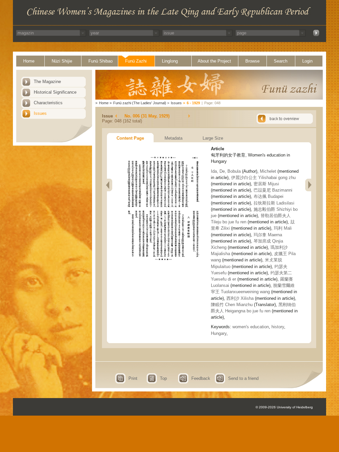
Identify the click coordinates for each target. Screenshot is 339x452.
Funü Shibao (100, 61)
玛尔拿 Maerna (268, 234)
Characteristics (48, 102)
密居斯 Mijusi (266, 183)
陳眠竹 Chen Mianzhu (232, 304)
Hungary (218, 333)
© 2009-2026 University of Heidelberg (284, 407)
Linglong (170, 61)
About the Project (214, 61)
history (277, 326)
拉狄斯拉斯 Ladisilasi (274, 203)
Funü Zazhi (136, 61)
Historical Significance (55, 92)
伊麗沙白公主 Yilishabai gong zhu (263, 177)
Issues (40, 113)
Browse (252, 61)
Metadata (173, 138)
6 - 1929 (193, 103)
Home (28, 61)
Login (307, 61)
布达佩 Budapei (268, 196)
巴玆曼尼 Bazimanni (273, 190)
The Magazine (47, 81)
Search (280, 61)
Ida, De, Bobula (226, 171)
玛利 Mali (283, 228)
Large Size (213, 138)
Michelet (268, 171)
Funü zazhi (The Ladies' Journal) (139, 103)
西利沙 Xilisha (240, 298)
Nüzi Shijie (62, 61)
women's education (250, 326)
